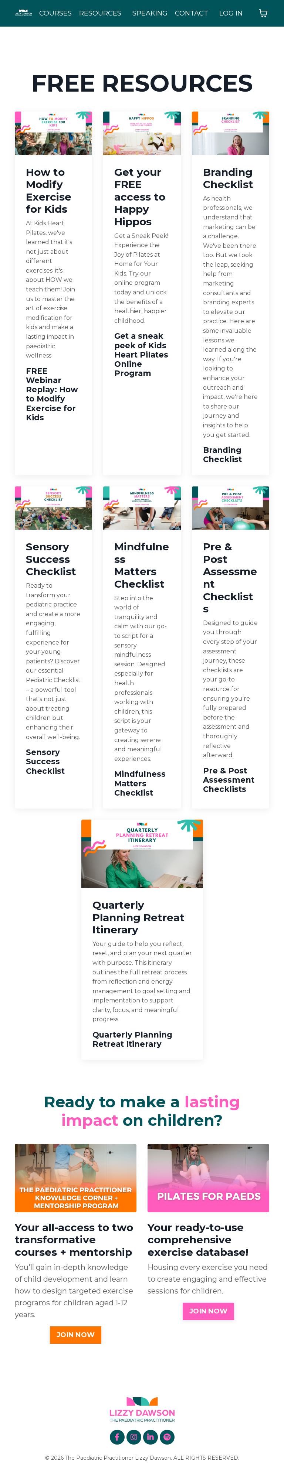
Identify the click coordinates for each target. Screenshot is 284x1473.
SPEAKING (150, 13)
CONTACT (191, 13)
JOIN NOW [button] (76, 1335)
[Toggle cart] (263, 13)
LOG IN (231, 13)
